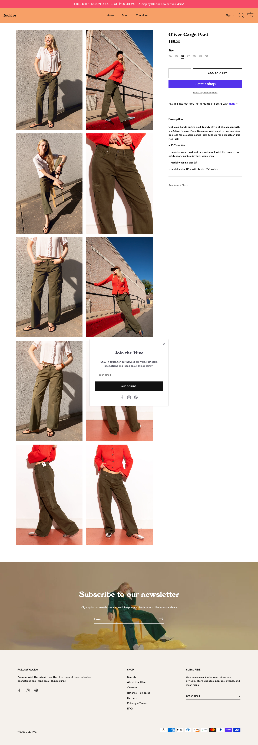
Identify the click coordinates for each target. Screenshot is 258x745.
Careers (132, 697)
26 (182, 56)
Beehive (10, 15)
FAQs (130, 708)
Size (171, 50)
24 (170, 56)
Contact (132, 687)
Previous (174, 185)
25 (176, 56)
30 (206, 56)
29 (200, 56)
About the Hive (136, 682)
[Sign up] (238, 696)
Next (185, 185)
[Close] (164, 344)
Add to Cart (217, 73)
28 (194, 56)
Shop (125, 15)
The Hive (142, 15)
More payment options (205, 92)
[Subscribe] (161, 618)
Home (110, 15)
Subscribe (129, 386)
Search (131, 676)
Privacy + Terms (137, 703)
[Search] (241, 15)
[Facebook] (122, 397)
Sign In (230, 15)
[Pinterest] (136, 397)
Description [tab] (175, 119)
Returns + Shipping (138, 692)
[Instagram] (129, 397)
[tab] (205, 150)
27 (188, 56)
